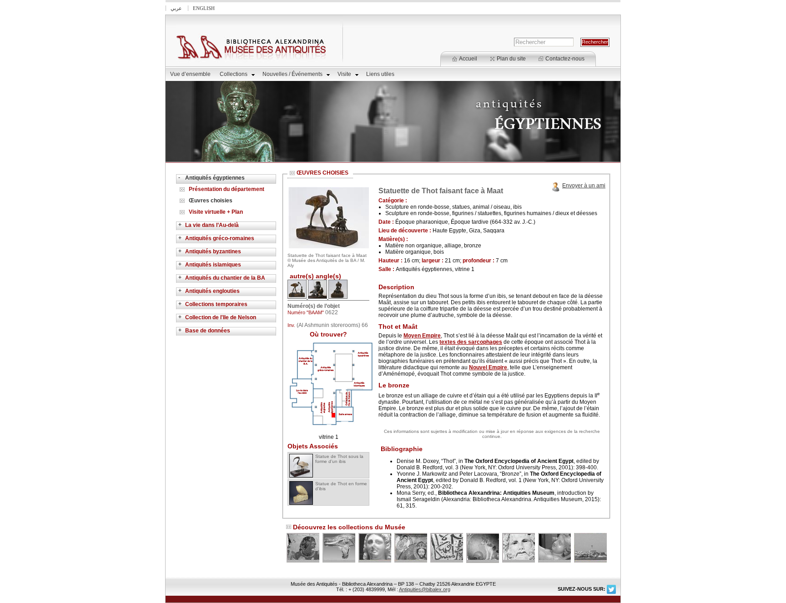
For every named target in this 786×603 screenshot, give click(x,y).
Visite (344, 74)
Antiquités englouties (212, 291)
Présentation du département (226, 189)
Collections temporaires (216, 304)
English (204, 8)
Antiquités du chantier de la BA (225, 278)
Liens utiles (380, 74)
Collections (233, 74)
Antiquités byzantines (213, 251)
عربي (176, 8)
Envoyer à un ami (583, 185)
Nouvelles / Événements (292, 74)
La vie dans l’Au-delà (212, 225)
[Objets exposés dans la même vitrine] (331, 425)
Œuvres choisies (210, 200)
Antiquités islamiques (213, 264)
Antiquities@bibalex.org (424, 589)
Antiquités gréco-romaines (219, 238)
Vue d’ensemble (190, 74)
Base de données (207, 330)
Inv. (291, 325)
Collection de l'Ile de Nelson (220, 317)
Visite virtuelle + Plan (216, 212)
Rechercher (595, 42)
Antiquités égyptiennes (215, 178)
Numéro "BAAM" (306, 312)
